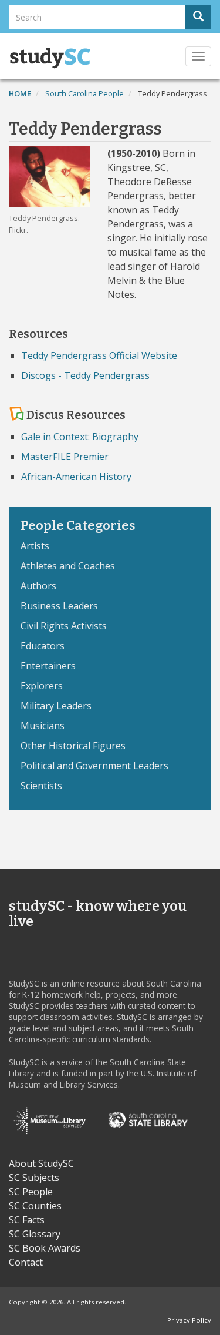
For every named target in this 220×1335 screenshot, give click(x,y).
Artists (35, 545)
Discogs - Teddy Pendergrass (85, 375)
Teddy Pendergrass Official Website (99, 355)
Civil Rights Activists (64, 625)
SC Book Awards (44, 1248)
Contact (26, 1262)
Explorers (42, 685)
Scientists (41, 785)
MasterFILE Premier (65, 456)
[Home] (50, 58)
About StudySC (41, 1163)
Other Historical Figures (73, 745)
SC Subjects (34, 1177)
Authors (38, 585)
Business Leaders (59, 605)
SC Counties (35, 1205)
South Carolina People (84, 93)
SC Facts (27, 1219)
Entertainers (48, 665)
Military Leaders (56, 705)
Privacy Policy (189, 1320)
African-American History (76, 476)
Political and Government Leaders (94, 765)
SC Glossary (34, 1233)
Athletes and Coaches (68, 565)
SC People (31, 1191)
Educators (43, 645)
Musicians (43, 725)
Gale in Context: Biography (79, 436)
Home (20, 93)
